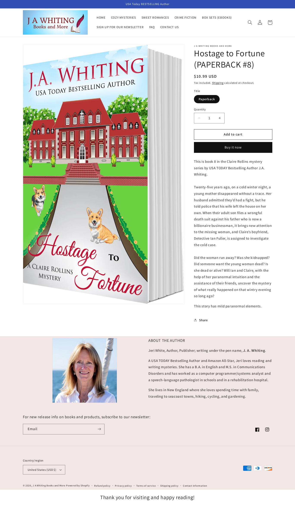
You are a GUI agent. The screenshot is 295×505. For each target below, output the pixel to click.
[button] (250, 22)
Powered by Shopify (78, 485)
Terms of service (146, 485)
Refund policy (102, 485)
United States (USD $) (42, 470)
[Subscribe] (99, 429)
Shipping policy (169, 485)
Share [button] (203, 320)
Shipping (218, 82)
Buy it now (233, 147)
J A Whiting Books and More (49, 485)
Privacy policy (123, 485)
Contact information (195, 485)
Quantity (200, 109)
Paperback (207, 99)
